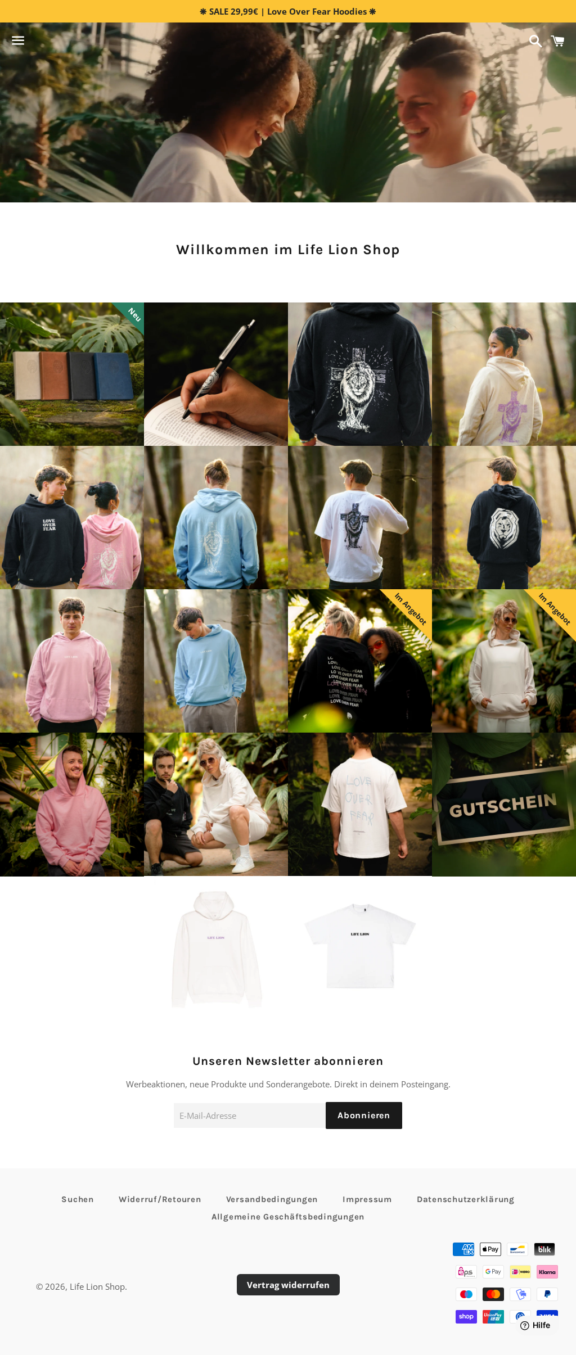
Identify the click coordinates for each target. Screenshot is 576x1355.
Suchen (77, 1199)
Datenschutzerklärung (466, 1199)
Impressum (367, 1199)
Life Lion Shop (97, 1286)
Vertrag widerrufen (288, 1284)
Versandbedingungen (272, 1199)
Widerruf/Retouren (160, 1199)
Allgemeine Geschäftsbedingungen (288, 1217)
